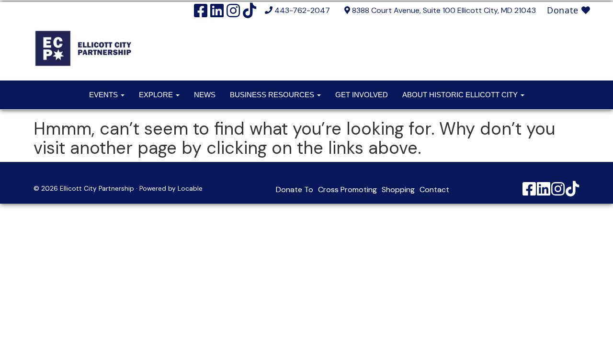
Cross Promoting (347, 189)
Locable (190, 188)
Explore (157, 95)
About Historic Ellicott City (461, 95)
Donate (564, 10)
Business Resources (273, 95)
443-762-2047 (302, 10)
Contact (434, 189)
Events (104, 95)
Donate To (294, 189)
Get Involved (361, 95)
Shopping (398, 189)
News (205, 95)
